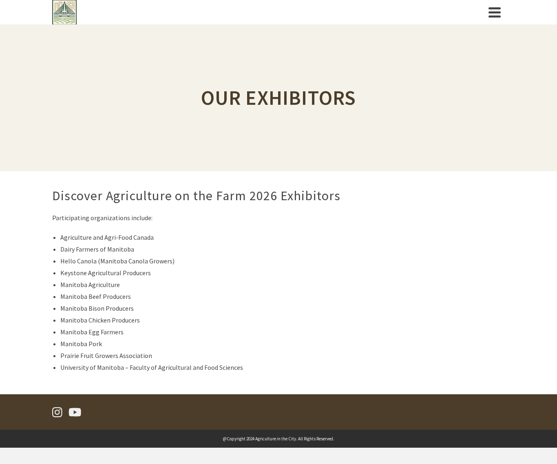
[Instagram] (57, 412)
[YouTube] (75, 412)
